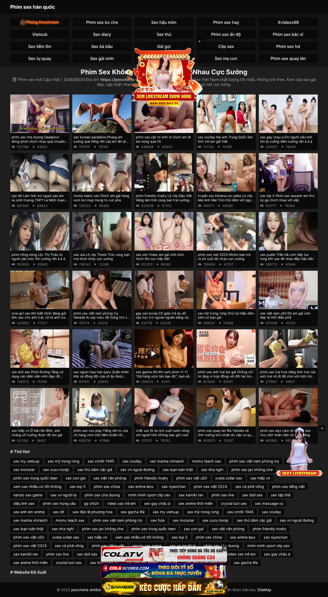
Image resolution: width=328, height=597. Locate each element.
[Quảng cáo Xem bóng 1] (164, 554)
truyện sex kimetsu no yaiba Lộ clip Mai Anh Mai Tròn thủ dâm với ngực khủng (225, 200)
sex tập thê (280, 495)
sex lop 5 (78, 486)
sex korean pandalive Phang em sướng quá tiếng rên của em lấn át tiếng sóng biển (100, 141)
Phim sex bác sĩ (288, 34)
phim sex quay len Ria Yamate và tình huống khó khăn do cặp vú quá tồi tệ (225, 435)
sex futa (158, 520)
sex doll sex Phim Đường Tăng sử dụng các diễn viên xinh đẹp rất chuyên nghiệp (37, 376)
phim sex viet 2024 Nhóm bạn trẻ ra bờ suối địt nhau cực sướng (224, 257)
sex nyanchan (174, 486)
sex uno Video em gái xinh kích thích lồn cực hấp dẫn (160, 257)
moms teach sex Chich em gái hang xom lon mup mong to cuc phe (101, 198)
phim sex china (107, 486)
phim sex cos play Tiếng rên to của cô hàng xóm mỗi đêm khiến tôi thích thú (101, 435)
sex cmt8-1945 (101, 461)
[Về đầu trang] (317, 591)
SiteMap (264, 590)
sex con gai (75, 478)
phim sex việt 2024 (210, 486)
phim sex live (222, 495)
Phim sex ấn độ (226, 34)
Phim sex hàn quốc (32, 7)
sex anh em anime (29, 512)
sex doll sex (252, 495)
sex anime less (140, 486)
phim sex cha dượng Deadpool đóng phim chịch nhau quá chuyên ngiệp (38, 141)
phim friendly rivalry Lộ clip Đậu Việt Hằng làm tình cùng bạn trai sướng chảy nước (164, 200)
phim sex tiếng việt (288, 486)
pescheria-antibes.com (91, 590)
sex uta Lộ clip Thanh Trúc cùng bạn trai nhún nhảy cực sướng (102, 257)
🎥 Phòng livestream (39, 22)
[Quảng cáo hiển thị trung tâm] (164, 76)
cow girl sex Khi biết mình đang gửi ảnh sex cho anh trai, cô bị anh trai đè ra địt (39, 317)
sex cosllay (132, 461)
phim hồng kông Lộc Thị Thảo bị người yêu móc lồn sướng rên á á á (38, 257)
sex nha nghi (212, 469)
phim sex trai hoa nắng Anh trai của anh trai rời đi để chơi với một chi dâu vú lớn (287, 376)
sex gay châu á (157, 503)
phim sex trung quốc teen (35, 478)
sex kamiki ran (191, 495)
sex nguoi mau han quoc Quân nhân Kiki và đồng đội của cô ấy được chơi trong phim (101, 376)
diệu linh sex (24, 503)
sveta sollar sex (228, 478)
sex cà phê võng (249, 486)
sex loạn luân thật (178, 469)
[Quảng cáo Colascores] (164, 570)
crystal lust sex (234, 503)
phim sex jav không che (252, 469)
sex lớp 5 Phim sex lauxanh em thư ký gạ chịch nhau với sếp (287, 198)
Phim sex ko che (102, 22)
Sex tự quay (39, 58)
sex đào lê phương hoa (92, 512)
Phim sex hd (288, 46)
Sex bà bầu (102, 46)
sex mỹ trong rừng (63, 461)
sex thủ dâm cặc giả (94, 469)
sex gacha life (133, 512)
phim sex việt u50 (191, 478)
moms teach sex (206, 461)
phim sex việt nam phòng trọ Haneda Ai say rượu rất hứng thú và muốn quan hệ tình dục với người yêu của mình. (101, 319)
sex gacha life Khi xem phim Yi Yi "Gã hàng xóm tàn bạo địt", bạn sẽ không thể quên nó (162, 376)
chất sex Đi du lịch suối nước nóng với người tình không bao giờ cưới (162, 433)
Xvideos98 (288, 22)
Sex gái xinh (102, 58)
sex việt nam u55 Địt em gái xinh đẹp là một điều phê (285, 315)
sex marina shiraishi (167, 461)
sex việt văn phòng (110, 478)
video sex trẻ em (121, 503)
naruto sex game (27, 495)
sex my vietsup (26, 461)
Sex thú (164, 34)
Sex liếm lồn (40, 46)
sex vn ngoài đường (137, 469)
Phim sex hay (226, 22)
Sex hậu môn (164, 22)
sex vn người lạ (63, 495)
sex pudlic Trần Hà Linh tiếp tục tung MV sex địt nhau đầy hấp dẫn (286, 257)
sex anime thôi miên (195, 503)
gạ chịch (91, 503)
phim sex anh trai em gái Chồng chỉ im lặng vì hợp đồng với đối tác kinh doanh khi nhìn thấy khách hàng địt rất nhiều (225, 378)
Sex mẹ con (226, 58)
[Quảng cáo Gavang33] (164, 587)
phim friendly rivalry (151, 478)
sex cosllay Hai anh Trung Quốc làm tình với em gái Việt (225, 139)
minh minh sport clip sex (149, 495)
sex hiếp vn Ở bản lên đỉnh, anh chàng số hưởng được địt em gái (37, 433)
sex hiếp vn (260, 478)
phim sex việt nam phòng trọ (254, 461)
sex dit (58, 512)
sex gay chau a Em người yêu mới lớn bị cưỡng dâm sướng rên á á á (286, 139)
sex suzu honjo (56, 469)
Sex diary (102, 34)
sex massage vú (269, 503)
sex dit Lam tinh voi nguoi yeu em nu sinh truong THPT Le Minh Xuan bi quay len (38, 200)
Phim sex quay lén (288, 58)
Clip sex (226, 46)
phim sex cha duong (102, 495)
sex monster (24, 469)
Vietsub (39, 34)
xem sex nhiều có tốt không (37, 486)
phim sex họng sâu (59, 503)
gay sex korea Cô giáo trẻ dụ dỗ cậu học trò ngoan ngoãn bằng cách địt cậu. (164, 317)
